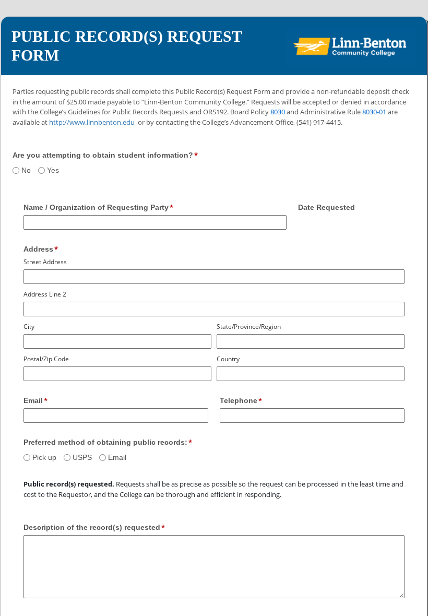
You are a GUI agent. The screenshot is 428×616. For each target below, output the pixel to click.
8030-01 (374, 111)
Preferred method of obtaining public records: (105, 442)
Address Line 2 (44, 294)
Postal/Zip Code (46, 358)
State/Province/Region (249, 326)
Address (38, 249)
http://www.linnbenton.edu (92, 122)
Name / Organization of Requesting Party (96, 207)
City (28, 326)
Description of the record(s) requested (91, 527)
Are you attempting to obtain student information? (103, 155)
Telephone (238, 400)
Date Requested (326, 207)
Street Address (45, 261)
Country (228, 358)
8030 (277, 111)
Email (33, 400)
